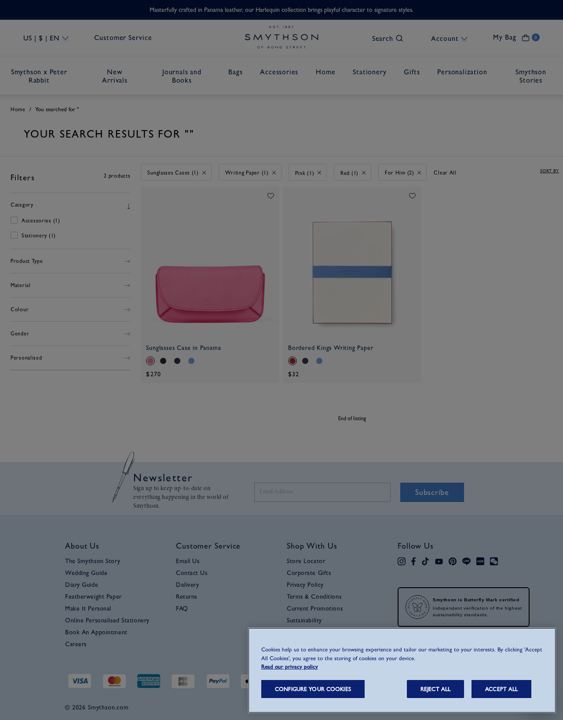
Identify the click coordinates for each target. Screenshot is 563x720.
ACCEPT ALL (501, 689)
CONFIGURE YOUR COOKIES (313, 689)
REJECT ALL (435, 689)
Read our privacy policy (289, 666)
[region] (402, 670)
